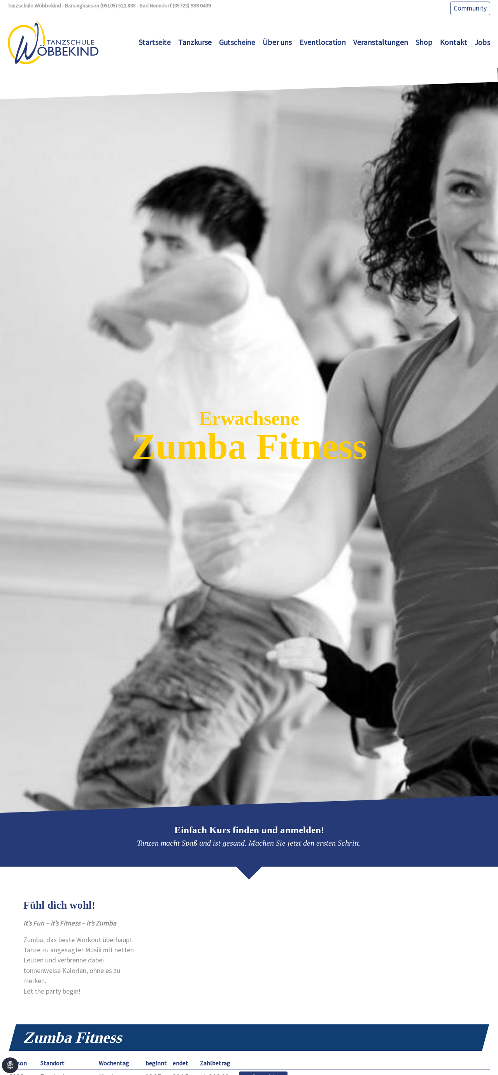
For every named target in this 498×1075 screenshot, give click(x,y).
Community (470, 8)
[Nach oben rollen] (480, 1057)
